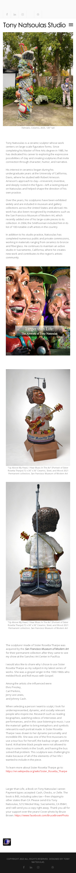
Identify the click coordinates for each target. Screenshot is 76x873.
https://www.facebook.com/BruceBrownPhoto (42, 815)
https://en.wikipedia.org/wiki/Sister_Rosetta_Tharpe (36, 771)
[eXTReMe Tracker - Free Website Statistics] (7, 841)
